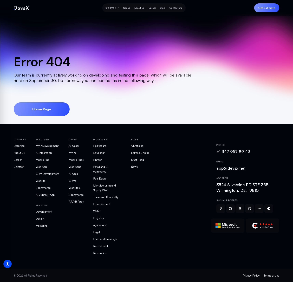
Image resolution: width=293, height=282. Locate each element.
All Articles (137, 145)
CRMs (72, 180)
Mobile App (42, 159)
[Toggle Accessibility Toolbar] (7, 263)
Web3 (97, 211)
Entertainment (101, 204)
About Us (139, 7)
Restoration (100, 253)
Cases (126, 7)
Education (99, 152)
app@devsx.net (230, 168)
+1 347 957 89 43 (233, 151)
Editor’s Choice (140, 152)
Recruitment (100, 246)
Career (152, 7)
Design (40, 218)
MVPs (72, 152)
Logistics (98, 218)
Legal (96, 232)
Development (44, 211)
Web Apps (75, 166)
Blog (162, 7)
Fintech (97, 159)
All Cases (74, 145)
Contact (19, 166)
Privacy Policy (251, 275)
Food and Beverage (105, 239)
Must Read (137, 159)
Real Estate (100, 178)
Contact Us (175, 7)
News (134, 166)
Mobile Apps (76, 159)
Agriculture (99, 225)
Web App (41, 166)
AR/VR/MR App (45, 194)
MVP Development (47, 145)
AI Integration (44, 152)
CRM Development (47, 173)
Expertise (19, 145)
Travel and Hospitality (105, 197)
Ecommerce (43, 187)
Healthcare (99, 145)
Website (40, 180)
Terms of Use (271, 275)
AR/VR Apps (76, 201)
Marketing (42, 225)
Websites (74, 187)
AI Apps (73, 173)
